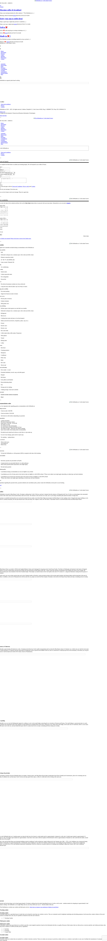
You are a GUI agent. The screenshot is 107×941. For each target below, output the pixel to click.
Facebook (6, 930)
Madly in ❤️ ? (5, 36)
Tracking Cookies (8, 918)
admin (14, 15)
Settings (50, 907)
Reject (57, 907)
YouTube (6, 929)
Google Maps (7, 932)
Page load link (3, 115)
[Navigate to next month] (6, 218)
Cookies (33, 186)
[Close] (0, 117)
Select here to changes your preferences (39, 907)
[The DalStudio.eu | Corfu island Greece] (43, 0)
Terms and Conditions (17, 186)
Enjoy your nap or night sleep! (11, 19)
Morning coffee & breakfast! (10, 10)
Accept (54, 907)
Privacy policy (26, 186)
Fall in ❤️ (3, 27)
